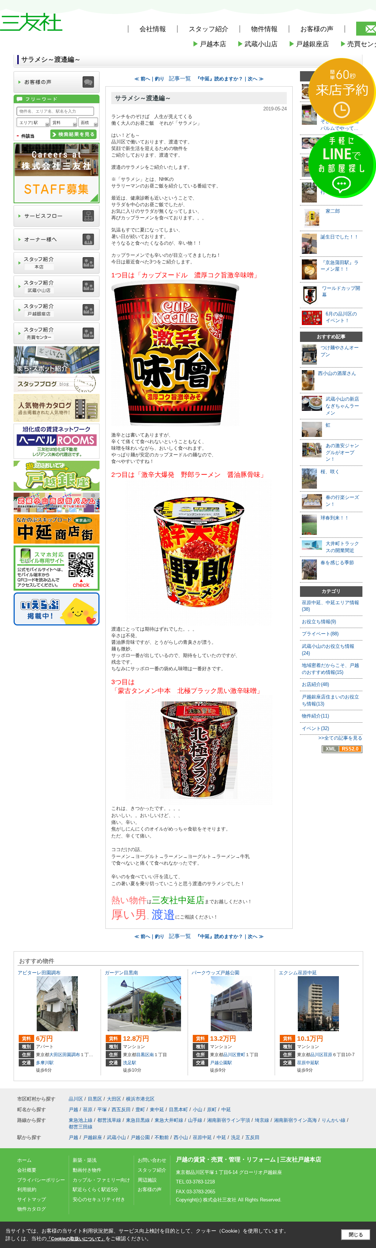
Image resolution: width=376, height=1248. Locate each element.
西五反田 (121, 1109)
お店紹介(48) (315, 684)
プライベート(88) (320, 633)
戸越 (73, 1109)
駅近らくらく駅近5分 (95, 1189)
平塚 (102, 1109)
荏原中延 (202, 1137)
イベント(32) (315, 728)
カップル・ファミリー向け (101, 1180)
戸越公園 (140, 1137)
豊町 (240, 1054)
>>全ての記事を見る (340, 738)
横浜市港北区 (140, 1099)
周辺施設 (147, 1180)
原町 (212, 1109)
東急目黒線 (138, 1120)
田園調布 (71, 1054)
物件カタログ (31, 1209)
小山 (197, 1109)
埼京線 (262, 1120)
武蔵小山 (116, 1137)
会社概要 (26, 1170)
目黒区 (142, 1054)
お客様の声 (316, 29)
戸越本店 (209, 44)
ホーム (24, 1160)
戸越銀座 (92, 1137)
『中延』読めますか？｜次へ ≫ (229, 78)
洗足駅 (129, 1062)
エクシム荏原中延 (298, 972)
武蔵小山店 (257, 44)
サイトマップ (31, 1199)
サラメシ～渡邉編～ (143, 98)
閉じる (356, 1234)
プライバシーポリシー (41, 1180)
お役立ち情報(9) (319, 621)
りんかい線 (334, 1120)
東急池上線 (81, 1120)
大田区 (55, 1054)
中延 (226, 1109)
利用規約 (26, 1189)
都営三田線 (81, 1127)
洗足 (236, 1137)
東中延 (157, 1109)
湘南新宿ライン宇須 (228, 1120)
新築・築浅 (85, 1160)
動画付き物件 (87, 1170)
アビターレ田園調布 (39, 972)
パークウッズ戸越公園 (215, 972)
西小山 (181, 1137)
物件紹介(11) (315, 716)
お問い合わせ (152, 1160)
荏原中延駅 (308, 1062)
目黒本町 (178, 1109)
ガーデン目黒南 (121, 972)
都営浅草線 (109, 1120)
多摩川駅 (45, 1062)
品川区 (229, 1054)
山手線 (195, 1120)
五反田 (252, 1137)
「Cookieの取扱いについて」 (76, 1238)
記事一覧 (180, 78)
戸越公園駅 (221, 1062)
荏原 (327, 1054)
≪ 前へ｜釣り (149, 78)
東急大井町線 (169, 1120)
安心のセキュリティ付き (99, 1199)
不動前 (162, 1137)
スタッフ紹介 (152, 1170)
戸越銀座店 (309, 44)
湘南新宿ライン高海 (295, 1120)
